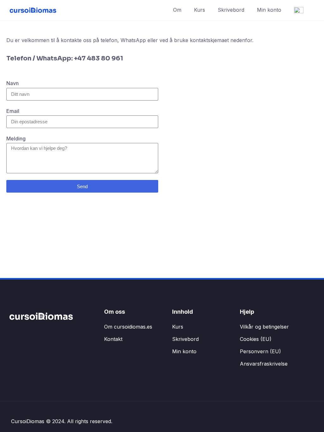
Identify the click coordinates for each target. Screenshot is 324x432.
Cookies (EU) (255, 339)
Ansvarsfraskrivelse (264, 364)
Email (12, 111)
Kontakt (113, 339)
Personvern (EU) (260, 351)
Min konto (269, 10)
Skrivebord (231, 10)
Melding (16, 138)
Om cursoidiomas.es (128, 327)
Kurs (199, 10)
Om (177, 10)
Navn (12, 83)
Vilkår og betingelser (264, 327)
